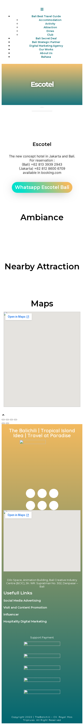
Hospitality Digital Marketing (25, 621)
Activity (50, 23)
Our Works (46, 49)
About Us (46, 53)
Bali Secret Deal (46, 38)
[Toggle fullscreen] (11, 419)
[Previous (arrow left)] (3, 423)
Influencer (11, 614)
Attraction (50, 27)
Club (50, 34)
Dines (50, 31)
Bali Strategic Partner (46, 42)
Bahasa (46, 56)
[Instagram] (42, 493)
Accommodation (50, 19)
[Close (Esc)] (3, 419)
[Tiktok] (53, 505)
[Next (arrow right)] (7, 423)
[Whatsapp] (42, 505)
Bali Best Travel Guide (46, 16)
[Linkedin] (53, 493)
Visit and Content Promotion (25, 607)
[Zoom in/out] (15, 419)
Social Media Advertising (22, 600)
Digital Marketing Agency (46, 45)
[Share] (7, 419)
